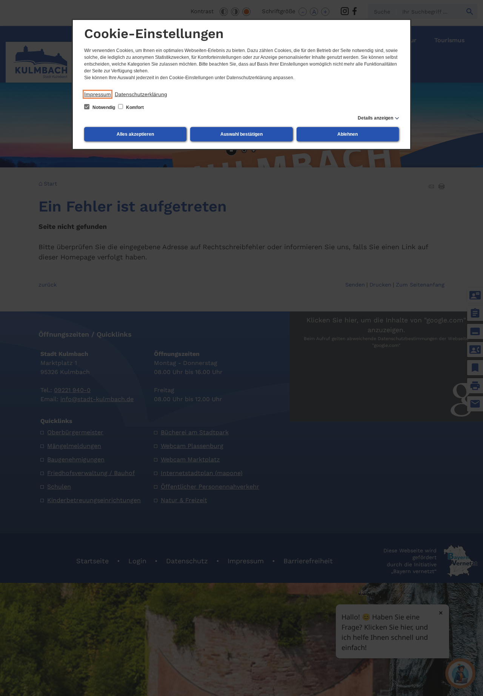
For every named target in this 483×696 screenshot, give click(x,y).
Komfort (134, 107)
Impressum (97, 94)
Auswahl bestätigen (241, 134)
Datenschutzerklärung (141, 94)
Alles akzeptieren (135, 134)
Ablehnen (347, 134)
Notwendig (103, 107)
